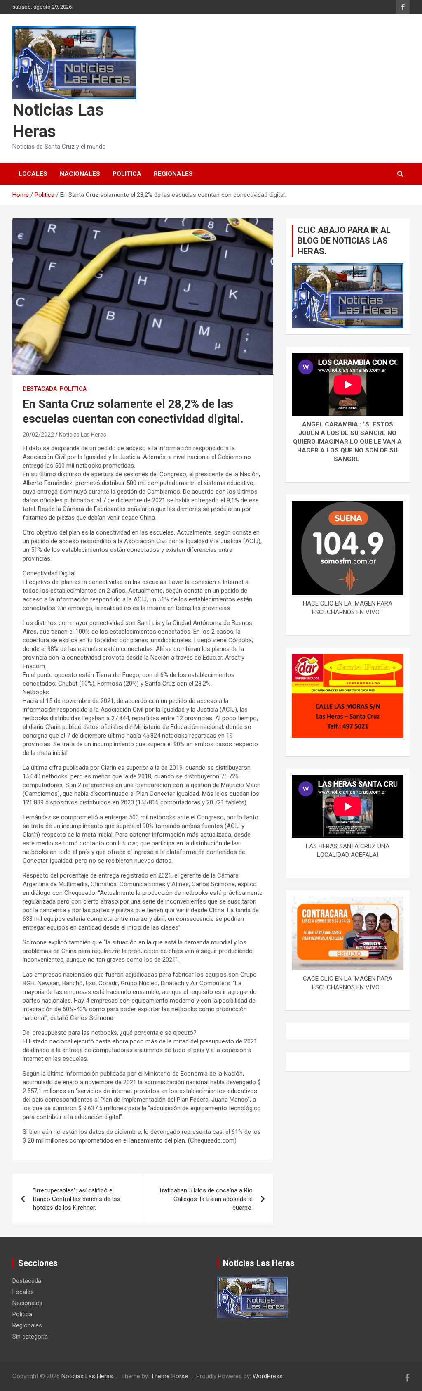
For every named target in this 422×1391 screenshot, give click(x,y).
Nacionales (80, 173)
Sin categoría (30, 1336)
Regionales (173, 173)
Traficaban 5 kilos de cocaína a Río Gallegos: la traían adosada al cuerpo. (206, 1199)
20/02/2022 (38, 434)
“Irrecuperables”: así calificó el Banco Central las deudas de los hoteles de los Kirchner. (76, 1199)
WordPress (268, 1376)
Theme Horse (169, 1376)
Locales (33, 173)
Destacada (40, 389)
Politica (127, 173)
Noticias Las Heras (82, 434)
